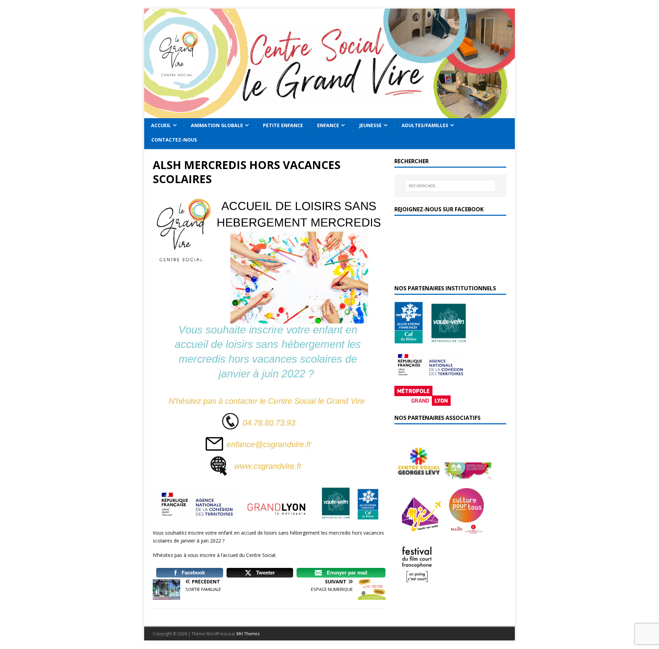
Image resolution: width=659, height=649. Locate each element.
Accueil (161, 125)
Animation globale (217, 125)
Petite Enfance (283, 125)
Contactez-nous (174, 139)
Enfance (328, 125)
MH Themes (247, 634)
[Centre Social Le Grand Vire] (329, 114)
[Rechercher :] (450, 186)
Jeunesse (370, 125)
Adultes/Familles (425, 125)
